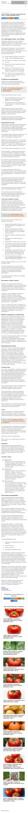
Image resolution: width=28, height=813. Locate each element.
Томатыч (4, 2)
